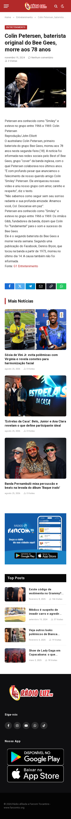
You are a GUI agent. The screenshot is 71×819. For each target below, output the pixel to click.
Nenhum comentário (42, 57)
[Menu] (6, 6)
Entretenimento (16, 27)
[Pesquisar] (56, 6)
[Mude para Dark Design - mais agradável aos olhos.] (62, 6)
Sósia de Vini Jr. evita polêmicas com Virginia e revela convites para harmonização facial (31, 359)
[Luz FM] (36, 6)
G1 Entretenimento (26, 266)
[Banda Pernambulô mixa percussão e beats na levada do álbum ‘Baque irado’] (35, 458)
